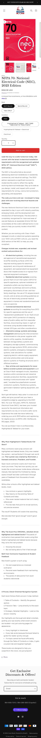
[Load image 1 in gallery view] (10, 68)
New (5, 119)
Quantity (4, 139)
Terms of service (21, 736)
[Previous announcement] (4, 2)
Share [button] (6, 657)
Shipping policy (32, 736)
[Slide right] (39, 68)
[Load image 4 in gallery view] (31, 68)
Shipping (4, 92)
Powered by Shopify (21, 733)
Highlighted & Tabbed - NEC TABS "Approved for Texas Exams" (20, 124)
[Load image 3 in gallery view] (20, 68)
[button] (4, 10)
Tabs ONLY (8, 111)
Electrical (8, 134)
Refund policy (33, 733)
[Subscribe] (34, 688)
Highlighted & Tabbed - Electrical (17, 129)
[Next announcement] (37, 2)
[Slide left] (2, 68)
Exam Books (11, 733)
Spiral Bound (22, 106)
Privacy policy (10, 736)
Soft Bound (8, 106)
